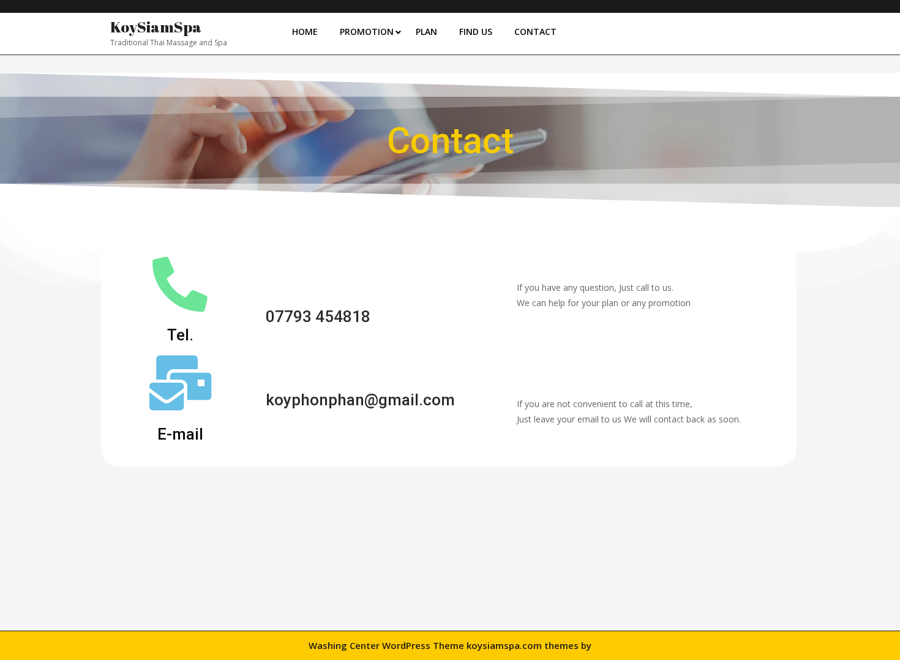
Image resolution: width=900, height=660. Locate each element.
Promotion (367, 31)
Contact (535, 31)
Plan (426, 31)
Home (305, 31)
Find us (475, 31)
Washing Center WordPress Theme (386, 645)
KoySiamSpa (155, 27)
